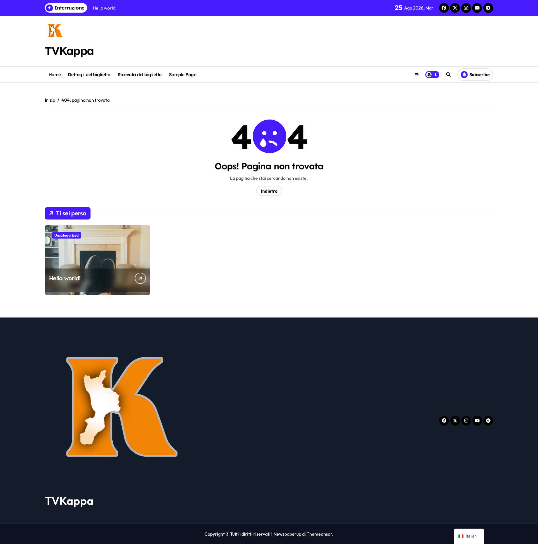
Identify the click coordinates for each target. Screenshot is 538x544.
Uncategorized (66, 235)
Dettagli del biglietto (89, 74)
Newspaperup (287, 534)
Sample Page (182, 74)
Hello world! (64, 278)
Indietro (269, 191)
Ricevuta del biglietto (140, 74)
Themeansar (319, 534)
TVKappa (69, 51)
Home (54, 74)
